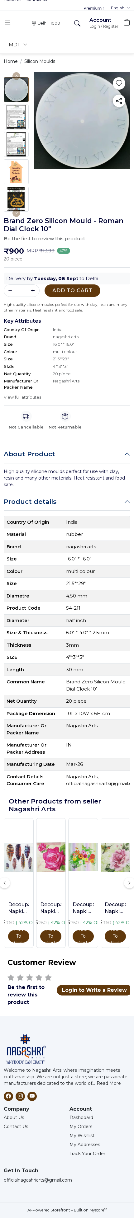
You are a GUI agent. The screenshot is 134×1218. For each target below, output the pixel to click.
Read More (109, 1083)
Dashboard (81, 1117)
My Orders (80, 1126)
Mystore (98, 1210)
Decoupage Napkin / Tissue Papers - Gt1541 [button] (115, 908)
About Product (29, 454)
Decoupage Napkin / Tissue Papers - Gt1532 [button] (83, 908)
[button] (120, 8)
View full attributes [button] (22, 397)
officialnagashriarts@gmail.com (38, 1180)
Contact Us (16, 1126)
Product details (30, 501)
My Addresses (84, 1144)
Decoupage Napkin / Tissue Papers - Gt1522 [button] (18, 908)
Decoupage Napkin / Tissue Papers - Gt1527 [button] (50, 908)
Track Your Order (87, 1153)
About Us (14, 1117)
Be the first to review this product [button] (44, 238)
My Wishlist (81, 1135)
